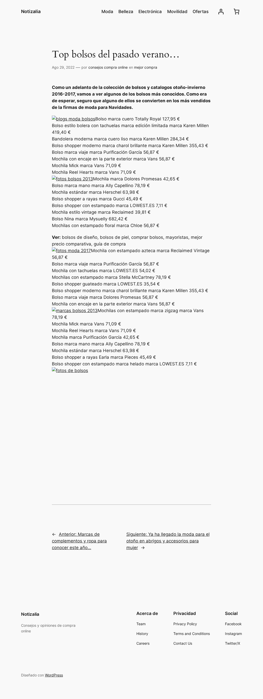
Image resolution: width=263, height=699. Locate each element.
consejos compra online (108, 67)
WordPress (54, 675)
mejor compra (145, 67)
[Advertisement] (131, 423)
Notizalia (31, 11)
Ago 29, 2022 (63, 67)
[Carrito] (236, 11)
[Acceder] (221, 11)
